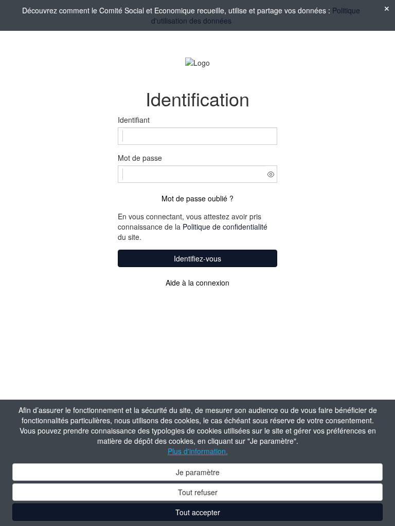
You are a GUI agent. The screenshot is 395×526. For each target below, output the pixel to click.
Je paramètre (198, 472)
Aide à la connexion (197, 282)
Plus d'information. (198, 451)
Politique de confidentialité (225, 226)
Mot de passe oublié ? (197, 198)
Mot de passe (140, 158)
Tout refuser (198, 492)
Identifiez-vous (197, 258)
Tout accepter (197, 512)
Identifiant (134, 120)
